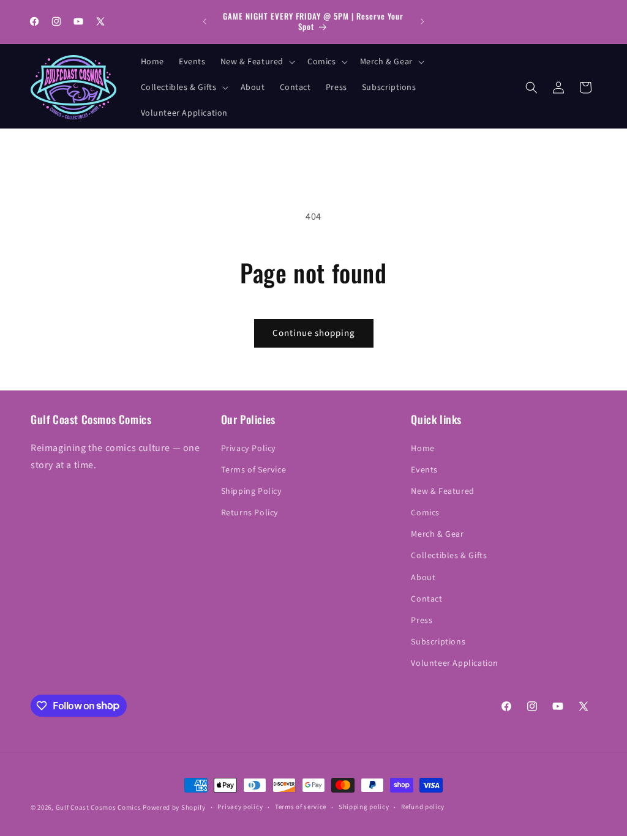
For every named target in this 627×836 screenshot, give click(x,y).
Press (421, 620)
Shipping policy (364, 807)
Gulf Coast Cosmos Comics (98, 807)
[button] (256, 62)
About (423, 578)
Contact (426, 599)
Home (422, 448)
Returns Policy (250, 513)
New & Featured (442, 491)
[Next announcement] (422, 21)
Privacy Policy (248, 448)
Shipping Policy (251, 491)
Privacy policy (240, 807)
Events (424, 470)
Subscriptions (438, 642)
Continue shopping (313, 333)
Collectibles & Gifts (449, 556)
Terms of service (300, 807)
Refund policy (423, 807)
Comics (425, 513)
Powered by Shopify (174, 807)
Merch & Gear (437, 534)
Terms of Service (254, 470)
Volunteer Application (454, 663)
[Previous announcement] (204, 21)
